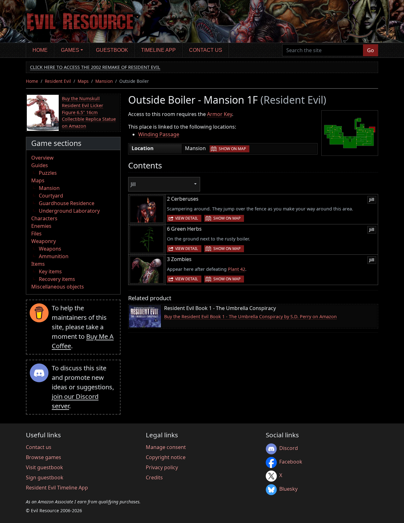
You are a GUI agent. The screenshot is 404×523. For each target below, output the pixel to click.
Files (36, 233)
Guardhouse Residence (66, 203)
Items (38, 263)
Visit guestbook (44, 467)
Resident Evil (58, 81)
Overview (42, 157)
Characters (44, 218)
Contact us (205, 50)
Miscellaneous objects (57, 286)
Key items (50, 271)
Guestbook (112, 50)
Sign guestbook (44, 477)
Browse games (43, 457)
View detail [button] (186, 218)
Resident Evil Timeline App (57, 487)
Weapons (50, 248)
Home (40, 50)
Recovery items (57, 279)
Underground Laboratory (69, 210)
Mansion (104, 81)
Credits (154, 477)
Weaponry (43, 241)
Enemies (41, 225)
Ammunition (53, 256)
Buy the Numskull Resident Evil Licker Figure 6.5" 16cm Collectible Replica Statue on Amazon (89, 112)
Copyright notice (166, 457)
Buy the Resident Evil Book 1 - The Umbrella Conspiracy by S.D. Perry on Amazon (250, 316)
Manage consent (166, 447)
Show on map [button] (232, 148)
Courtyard (51, 195)
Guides (39, 165)
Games (70, 50)
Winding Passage (158, 134)
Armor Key (219, 114)
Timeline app (158, 50)
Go (370, 50)
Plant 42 (236, 269)
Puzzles (48, 172)
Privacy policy (162, 467)
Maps (83, 81)
